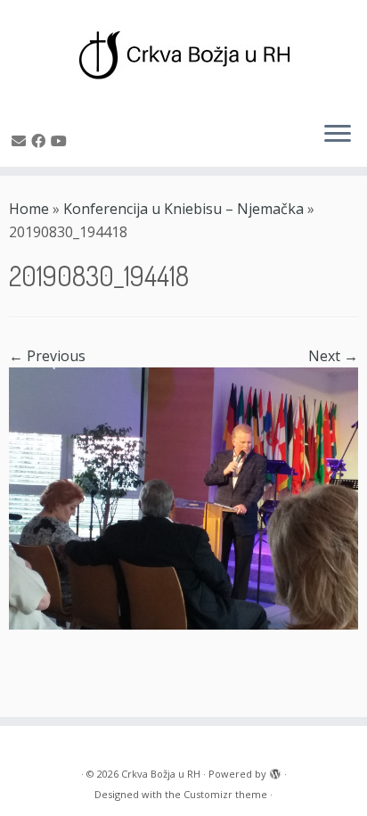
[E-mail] (21, 141)
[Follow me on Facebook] (41, 141)
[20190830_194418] (183, 497)
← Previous (47, 356)
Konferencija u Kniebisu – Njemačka (183, 208)
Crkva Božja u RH (160, 773)
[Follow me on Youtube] (61, 141)
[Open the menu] (337, 134)
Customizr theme (225, 794)
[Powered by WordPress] (275, 770)
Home (29, 208)
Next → (333, 356)
